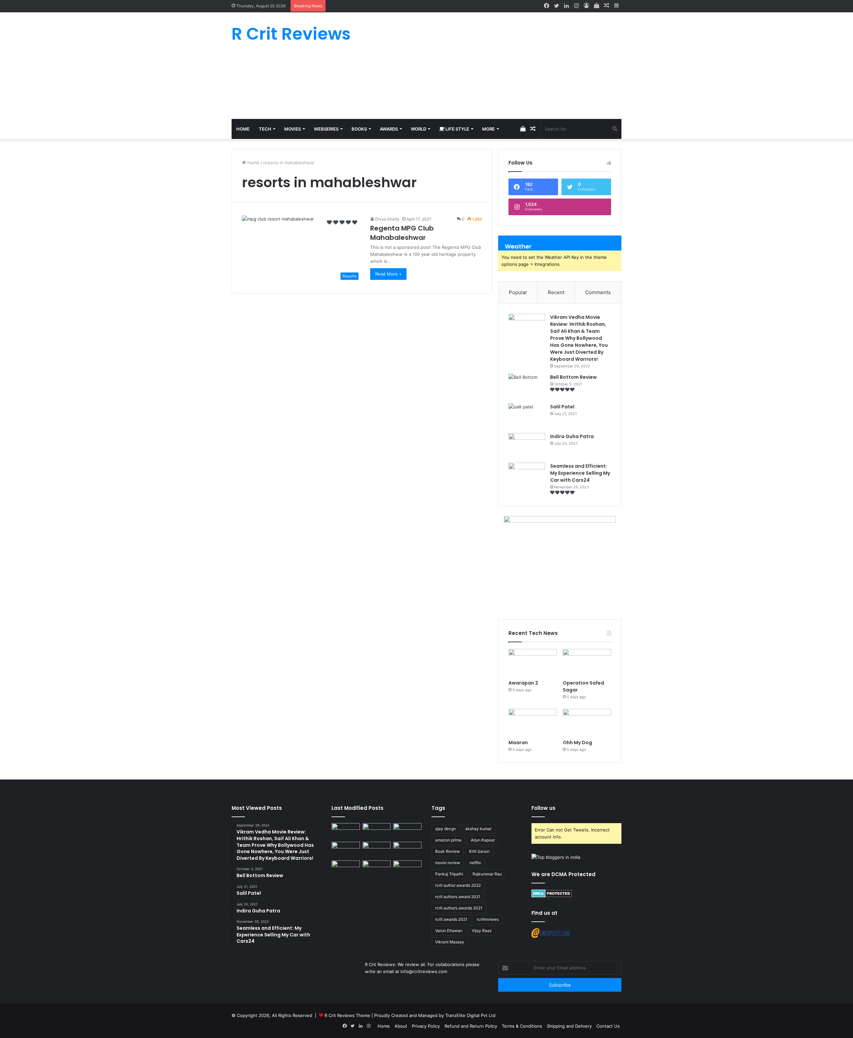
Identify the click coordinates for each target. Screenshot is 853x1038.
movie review (447, 862)
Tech (265, 129)
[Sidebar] (616, 6)
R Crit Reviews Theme (347, 1015)
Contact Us (608, 1026)
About (401, 1026)
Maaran (518, 742)
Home (243, 129)
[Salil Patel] (526, 415)
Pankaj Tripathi (449, 873)
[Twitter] (556, 6)
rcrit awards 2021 (451, 919)
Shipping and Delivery (569, 1026)
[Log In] (586, 6)
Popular (518, 292)
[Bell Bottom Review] (526, 386)
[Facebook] (546, 6)
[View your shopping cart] (596, 6)
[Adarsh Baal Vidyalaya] (407, 868)
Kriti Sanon (479, 851)
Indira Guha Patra (572, 436)
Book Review (447, 851)
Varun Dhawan (448, 930)
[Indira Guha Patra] (526, 445)
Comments (598, 292)
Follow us (543, 807)
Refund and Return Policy (470, 1026)
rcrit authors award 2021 (457, 896)
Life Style (456, 129)
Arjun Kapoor (483, 839)
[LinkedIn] (566, 6)
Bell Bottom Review (573, 377)
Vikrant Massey (449, 941)
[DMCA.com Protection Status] (551, 895)
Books (359, 129)
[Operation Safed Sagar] (587, 662)
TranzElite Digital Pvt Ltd (470, 1015)
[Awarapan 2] (532, 662)
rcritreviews (488, 919)
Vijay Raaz (482, 930)
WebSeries (326, 129)
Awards (389, 129)
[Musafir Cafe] (346, 868)
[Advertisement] (493, 65)
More (488, 129)
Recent (556, 292)
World (418, 129)
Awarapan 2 (523, 683)
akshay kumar (478, 828)
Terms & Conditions (522, 1026)
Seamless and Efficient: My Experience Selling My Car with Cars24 (580, 473)
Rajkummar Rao (487, 873)
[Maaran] (532, 722)
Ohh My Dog (578, 742)
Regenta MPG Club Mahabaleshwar (402, 233)
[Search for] (614, 129)
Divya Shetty (387, 219)
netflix (475, 862)
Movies (292, 129)
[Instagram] (576, 6)
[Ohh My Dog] (587, 722)
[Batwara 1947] (346, 831)
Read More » (388, 273)
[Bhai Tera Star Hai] (407, 850)
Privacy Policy (426, 1026)
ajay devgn (445, 828)
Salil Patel (562, 406)
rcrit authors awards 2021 (458, 907)
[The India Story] (377, 868)
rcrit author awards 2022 (458, 885)
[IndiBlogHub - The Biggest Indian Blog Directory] (555, 857)
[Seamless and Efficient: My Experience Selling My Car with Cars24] (526, 475)
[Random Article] (606, 6)
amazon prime (448, 839)
